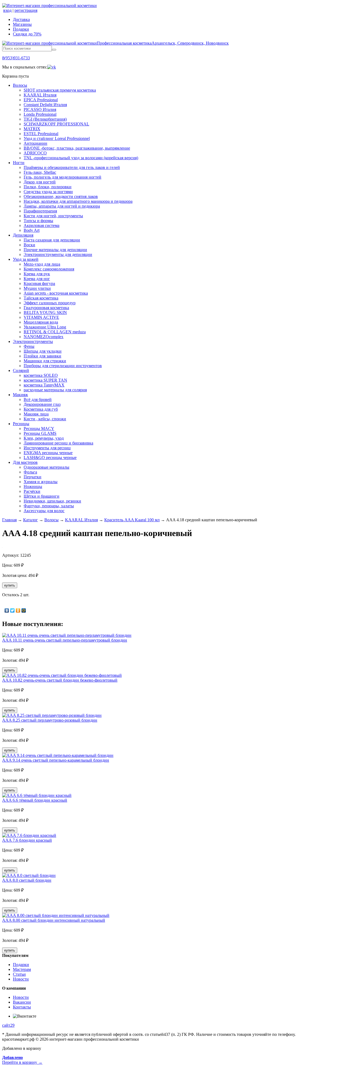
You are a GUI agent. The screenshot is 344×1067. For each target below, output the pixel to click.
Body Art (32, 230)
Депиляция (23, 235)
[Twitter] (12, 610)
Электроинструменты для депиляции (58, 254)
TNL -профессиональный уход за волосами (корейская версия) (81, 157)
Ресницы (21, 423)
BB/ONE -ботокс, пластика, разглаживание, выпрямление (77, 148)
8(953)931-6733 (16, 58)
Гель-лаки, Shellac (40, 172)
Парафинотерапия (40, 211)
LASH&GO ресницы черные (50, 457)
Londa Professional (40, 114)
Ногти (18, 162)
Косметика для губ (41, 409)
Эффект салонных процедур (50, 303)
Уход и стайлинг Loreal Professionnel (57, 138)
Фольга (30, 472)
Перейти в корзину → (22, 1060)
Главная (9, 520)
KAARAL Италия (40, 95)
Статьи (19, 974)
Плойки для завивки (42, 356)
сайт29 (8, 1025)
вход (7, 10)
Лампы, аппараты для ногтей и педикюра (62, 206)
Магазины (22, 24)
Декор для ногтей (40, 182)
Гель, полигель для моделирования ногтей (62, 177)
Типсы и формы (38, 220)
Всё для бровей (38, 399)
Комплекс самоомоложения (49, 269)
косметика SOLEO (41, 375)
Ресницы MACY (39, 428)
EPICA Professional (41, 99)
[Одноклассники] (18, 610)
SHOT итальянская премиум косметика (60, 90)
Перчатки (32, 477)
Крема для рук (37, 274)
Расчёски (32, 491)
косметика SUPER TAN (45, 380)
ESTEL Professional (41, 133)
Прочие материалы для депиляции (55, 249)
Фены (29, 346)
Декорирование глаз (42, 404)
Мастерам (22, 969)
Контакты (22, 1007)
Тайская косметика (41, 298)
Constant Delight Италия (45, 104)
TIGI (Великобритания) (45, 119)
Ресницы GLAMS (40, 433)
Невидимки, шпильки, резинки (52, 501)
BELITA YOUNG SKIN (45, 312)
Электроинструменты (33, 341)
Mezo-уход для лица (42, 264)
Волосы (20, 85)
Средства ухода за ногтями (48, 191)
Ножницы (33, 486)
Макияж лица (36, 414)
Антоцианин (35, 143)
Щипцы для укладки (43, 351)
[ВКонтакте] (7, 610)
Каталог (30, 520)
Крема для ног (37, 278)
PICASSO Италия (40, 109)
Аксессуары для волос (44, 510)
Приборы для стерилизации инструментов (63, 365)
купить (9, 585)
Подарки (21, 29)
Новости (21, 979)
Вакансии (22, 1002)
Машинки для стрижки (45, 361)
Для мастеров (25, 462)
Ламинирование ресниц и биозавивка (58, 443)
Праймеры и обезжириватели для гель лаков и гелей (72, 167)
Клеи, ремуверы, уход (44, 438)
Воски (29, 245)
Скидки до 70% (27, 34)
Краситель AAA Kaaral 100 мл (132, 520)
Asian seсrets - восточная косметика (56, 293)
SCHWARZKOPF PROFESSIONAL (56, 124)
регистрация (26, 10)
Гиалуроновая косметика (46, 307)
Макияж (20, 394)
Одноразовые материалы (46, 467)
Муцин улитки (37, 288)
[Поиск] (54, 49)
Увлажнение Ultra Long (45, 327)
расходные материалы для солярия (55, 390)
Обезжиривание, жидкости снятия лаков (61, 196)
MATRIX (32, 128)
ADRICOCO (35, 153)
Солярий (21, 370)
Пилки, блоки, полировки (47, 187)
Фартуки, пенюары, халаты (49, 506)
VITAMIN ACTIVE (41, 317)
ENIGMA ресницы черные (48, 452)
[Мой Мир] (24, 610)
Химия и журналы (41, 481)
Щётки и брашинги (41, 496)
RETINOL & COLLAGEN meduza (55, 332)
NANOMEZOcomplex (43, 336)
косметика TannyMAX (44, 385)
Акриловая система (41, 225)
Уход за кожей (25, 259)
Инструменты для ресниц (47, 448)
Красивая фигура (39, 283)
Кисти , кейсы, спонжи (45, 419)
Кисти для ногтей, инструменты (53, 216)
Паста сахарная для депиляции (52, 240)
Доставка (21, 19)
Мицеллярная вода (41, 322)
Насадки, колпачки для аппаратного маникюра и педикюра (78, 201)
